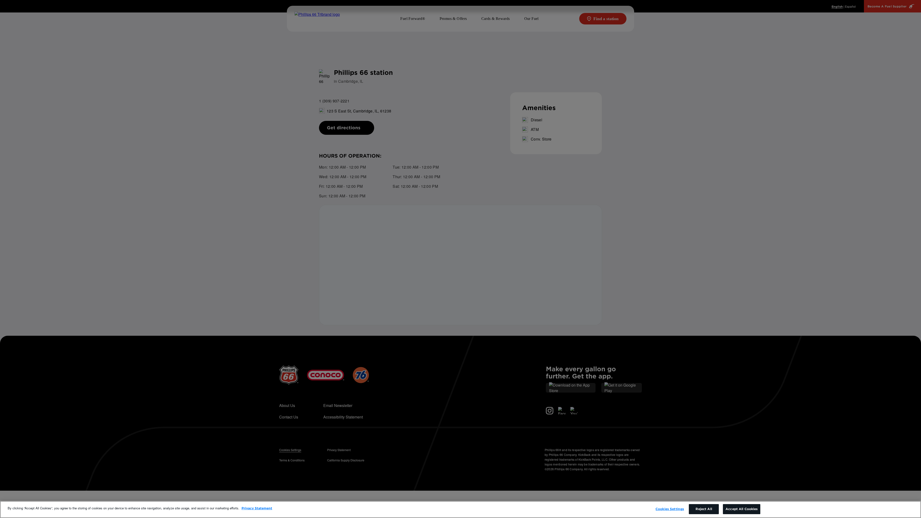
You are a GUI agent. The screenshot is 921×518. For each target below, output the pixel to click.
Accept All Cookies (742, 509)
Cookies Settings (669, 509)
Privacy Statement (257, 508)
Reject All (704, 509)
